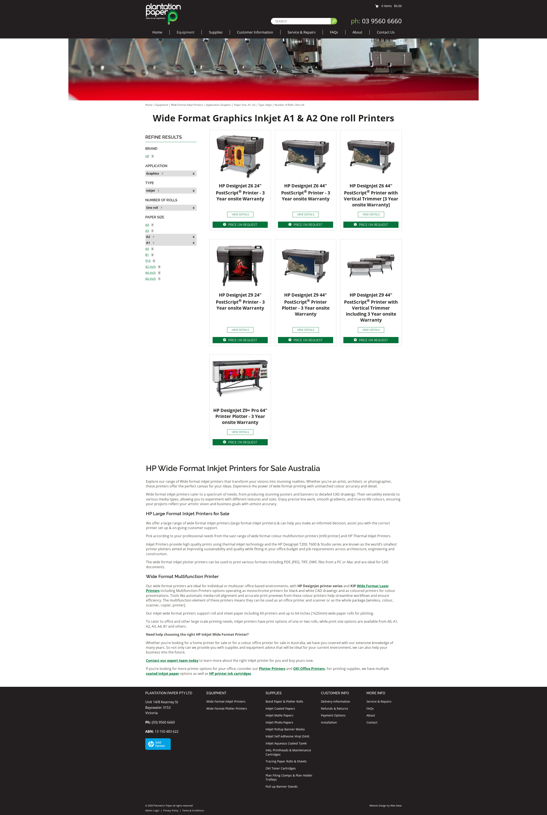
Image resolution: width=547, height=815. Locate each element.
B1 (147, 255)
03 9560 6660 (376, 20)
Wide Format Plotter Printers (226, 708)
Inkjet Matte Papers (279, 715)
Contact (371, 722)
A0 (147, 249)
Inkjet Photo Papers (279, 722)
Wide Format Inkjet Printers (187, 105)
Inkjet (150, 190)
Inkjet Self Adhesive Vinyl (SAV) (287, 736)
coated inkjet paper (162, 673)
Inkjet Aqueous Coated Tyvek (286, 743)
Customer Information (255, 32)
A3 (147, 231)
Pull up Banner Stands (282, 786)
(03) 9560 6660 (160, 722)
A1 (148, 243)
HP (147, 156)
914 (147, 261)
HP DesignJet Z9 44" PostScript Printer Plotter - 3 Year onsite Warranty (305, 304)
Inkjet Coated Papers (280, 708)
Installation (329, 722)
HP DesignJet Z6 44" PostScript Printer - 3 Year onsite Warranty (305, 192)
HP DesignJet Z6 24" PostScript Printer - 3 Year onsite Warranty (240, 192)
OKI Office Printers (309, 668)
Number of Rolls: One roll (289, 105)
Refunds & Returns (334, 708)
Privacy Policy (170, 810)
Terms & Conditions (193, 810)
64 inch (150, 279)
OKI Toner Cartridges (281, 768)
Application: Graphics (219, 105)
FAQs (334, 32)
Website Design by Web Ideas (385, 805)
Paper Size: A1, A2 (245, 105)
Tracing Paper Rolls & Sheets (286, 761)
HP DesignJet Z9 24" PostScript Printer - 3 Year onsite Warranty (240, 301)
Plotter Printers (272, 668)
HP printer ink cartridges (230, 673)
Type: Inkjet (265, 105)
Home (157, 32)
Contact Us (386, 32)
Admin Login (152, 810)
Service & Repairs (302, 32)
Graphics (152, 173)
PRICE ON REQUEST (242, 225)
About (357, 32)
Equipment (185, 32)
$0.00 (398, 6)
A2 (148, 237)
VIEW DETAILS (240, 214)
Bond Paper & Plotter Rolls (284, 701)
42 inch (150, 267)
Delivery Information (335, 701)
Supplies (216, 32)
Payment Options (333, 715)
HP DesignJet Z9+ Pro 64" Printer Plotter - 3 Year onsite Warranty (240, 416)
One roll (152, 208)
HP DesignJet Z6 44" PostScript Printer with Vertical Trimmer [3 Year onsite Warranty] (371, 195)
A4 (147, 225)
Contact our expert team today (172, 660)
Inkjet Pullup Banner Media (285, 729)
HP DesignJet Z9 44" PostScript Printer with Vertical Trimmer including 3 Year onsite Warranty (371, 307)
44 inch (150, 273)
